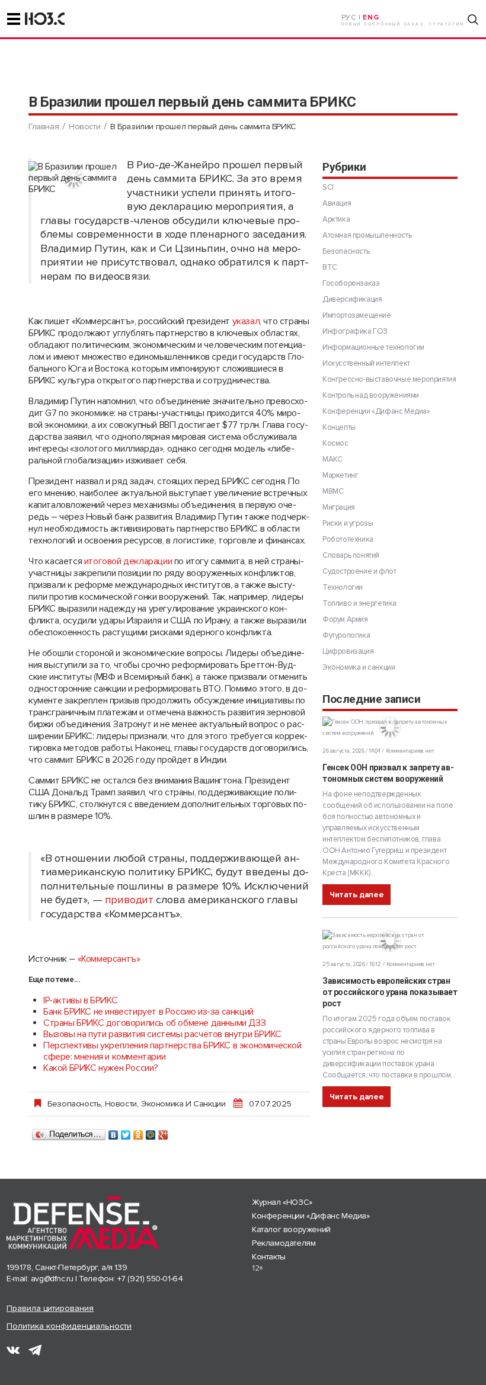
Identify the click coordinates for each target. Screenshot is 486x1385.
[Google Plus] (163, 1132)
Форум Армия (345, 619)
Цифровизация (347, 651)
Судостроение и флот (359, 571)
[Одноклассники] (138, 1132)
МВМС (332, 491)
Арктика (336, 219)
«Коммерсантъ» (109, 959)
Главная (43, 126)
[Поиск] (472, 19)
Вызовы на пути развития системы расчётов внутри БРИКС (162, 1034)
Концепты (339, 427)
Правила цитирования (50, 1308)
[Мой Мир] (151, 1132)
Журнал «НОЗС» (282, 1202)
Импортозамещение (356, 315)
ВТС (329, 267)
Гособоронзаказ (350, 283)
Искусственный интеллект (366, 363)
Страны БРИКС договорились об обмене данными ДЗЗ (154, 1023)
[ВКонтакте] (113, 1132)
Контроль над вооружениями (370, 395)
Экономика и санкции (182, 1103)
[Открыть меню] (13, 19)
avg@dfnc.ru (52, 1279)
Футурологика (346, 635)
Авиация (336, 203)
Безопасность (74, 1103)
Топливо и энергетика (359, 603)
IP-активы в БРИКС (80, 1000)
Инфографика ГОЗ (355, 331)
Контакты (269, 1257)
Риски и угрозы (347, 523)
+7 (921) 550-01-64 (150, 1279)
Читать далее (356, 895)
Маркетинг (340, 475)
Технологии (342, 587)
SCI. (328, 187)
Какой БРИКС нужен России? (100, 1068)
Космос (335, 443)
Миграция (338, 507)
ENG (371, 17)
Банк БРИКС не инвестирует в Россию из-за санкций (148, 1012)
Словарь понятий (350, 555)
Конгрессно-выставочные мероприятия (389, 379)
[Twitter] (126, 1132)
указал (246, 321)
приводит (129, 900)
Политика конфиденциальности (69, 1326)
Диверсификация (352, 299)
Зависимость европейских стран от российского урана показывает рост (390, 992)
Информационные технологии (373, 347)
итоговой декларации (128, 561)
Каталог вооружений (291, 1229)
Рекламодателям (283, 1243)
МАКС (332, 459)
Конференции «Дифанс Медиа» (376, 411)
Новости (84, 126)
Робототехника (347, 539)
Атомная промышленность (366, 235)
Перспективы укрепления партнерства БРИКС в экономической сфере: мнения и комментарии (172, 1051)
